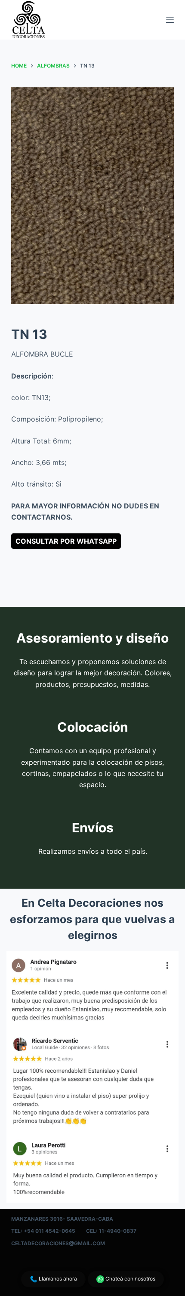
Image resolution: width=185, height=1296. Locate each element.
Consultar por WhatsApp (66, 541)
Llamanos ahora (57, 1278)
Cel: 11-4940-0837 (111, 1231)
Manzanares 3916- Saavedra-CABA (62, 1219)
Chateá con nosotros (129, 1278)
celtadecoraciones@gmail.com (58, 1243)
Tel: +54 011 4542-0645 (43, 1231)
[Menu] (170, 20)
